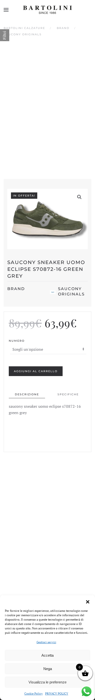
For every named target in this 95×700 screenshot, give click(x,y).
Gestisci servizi (46, 642)
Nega (47, 669)
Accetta (47, 655)
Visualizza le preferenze (47, 682)
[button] (87, 601)
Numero (17, 340)
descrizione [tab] (27, 394)
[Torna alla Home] (47, 9)
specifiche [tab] (68, 394)
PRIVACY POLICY (56, 693)
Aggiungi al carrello (35, 371)
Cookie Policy (33, 693)
